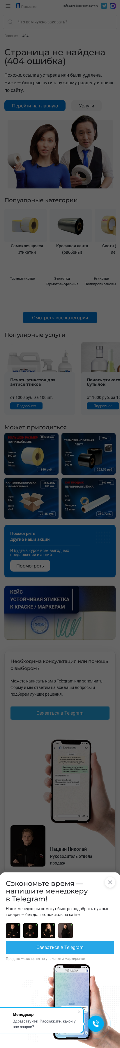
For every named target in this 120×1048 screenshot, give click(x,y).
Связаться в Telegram (60, 947)
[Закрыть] (110, 882)
